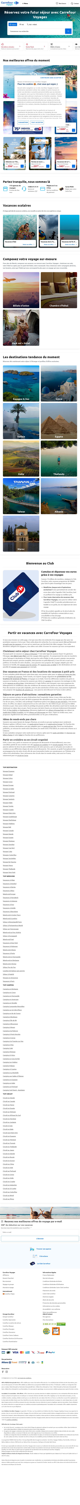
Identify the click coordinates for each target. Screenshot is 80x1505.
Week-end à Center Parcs (11, 915)
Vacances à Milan (9, 880)
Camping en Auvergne (10, 999)
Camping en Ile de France (11, 1013)
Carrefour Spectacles (9, 1320)
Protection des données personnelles (54, 1303)
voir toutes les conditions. (24, 1378)
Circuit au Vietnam (9, 1112)
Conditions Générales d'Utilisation (53, 1284)
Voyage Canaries (8, 796)
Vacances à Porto (9, 953)
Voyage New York (9, 872)
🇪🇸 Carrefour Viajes (9, 1294)
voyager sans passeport (19, 667)
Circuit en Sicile (8, 1178)
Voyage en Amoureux (10, 978)
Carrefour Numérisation (10, 1341)
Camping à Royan (9, 1027)
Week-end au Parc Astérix (12, 932)
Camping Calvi (8, 1048)
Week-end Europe (9, 894)
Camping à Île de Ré (10, 1020)
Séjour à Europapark (10, 936)
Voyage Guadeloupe (10, 816)
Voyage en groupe (8, 1284)
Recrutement (7, 1281)
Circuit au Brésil (8, 1195)
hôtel (20, 735)
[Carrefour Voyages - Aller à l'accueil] (10, 3)
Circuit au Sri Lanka (9, 1188)
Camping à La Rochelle (11, 1073)
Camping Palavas (9, 1066)
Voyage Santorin (8, 799)
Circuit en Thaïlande (10, 1147)
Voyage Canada (8, 830)
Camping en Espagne (10, 1080)
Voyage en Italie (8, 789)
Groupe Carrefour (8, 1317)
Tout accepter (37, 122)
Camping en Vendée (10, 1003)
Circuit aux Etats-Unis (10, 1133)
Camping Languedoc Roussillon (13, 1006)
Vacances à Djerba (9, 887)
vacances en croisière (40, 745)
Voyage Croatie (8, 810)
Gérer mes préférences (50, 1312)
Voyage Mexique (9, 841)
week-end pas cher (49, 726)
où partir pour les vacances (12, 644)
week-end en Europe (55, 724)
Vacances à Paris (8, 981)
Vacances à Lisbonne (10, 901)
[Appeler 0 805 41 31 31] (60, 1324)
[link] (21, 290)
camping (48, 681)
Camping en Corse (9, 992)
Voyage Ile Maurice (9, 862)
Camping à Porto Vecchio (11, 1034)
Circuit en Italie (8, 1129)
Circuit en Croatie (9, 1181)
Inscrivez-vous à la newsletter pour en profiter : (16, 1228)
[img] (20, 231)
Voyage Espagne (8, 771)
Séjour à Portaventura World (13, 925)
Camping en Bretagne (10, 989)
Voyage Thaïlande (9, 869)
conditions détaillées (11, 1419)
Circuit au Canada (9, 1101)
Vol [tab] (22, 24)
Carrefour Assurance (9, 1332)
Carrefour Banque (8, 1326)
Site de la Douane (48, 1278)
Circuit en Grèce (8, 1174)
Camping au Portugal (10, 1086)
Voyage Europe (8, 785)
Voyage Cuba (7, 851)
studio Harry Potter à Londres (13, 712)
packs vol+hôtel (58, 733)
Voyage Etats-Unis (9, 813)
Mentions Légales (48, 1297)
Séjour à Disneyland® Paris (12, 922)
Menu (26, 3)
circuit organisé (58, 745)
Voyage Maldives (9, 823)
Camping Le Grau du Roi (11, 1059)
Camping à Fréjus (9, 1055)
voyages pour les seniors (28, 665)
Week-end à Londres (10, 918)
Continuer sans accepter (50, 78)
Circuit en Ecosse (9, 1160)
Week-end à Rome (9, 950)
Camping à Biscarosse (10, 1024)
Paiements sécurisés (49, 1290)
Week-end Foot (8, 939)
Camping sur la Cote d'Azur (12, 1010)
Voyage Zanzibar (8, 844)
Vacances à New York (10, 943)
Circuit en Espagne (9, 1136)
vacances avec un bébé (48, 665)
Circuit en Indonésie (10, 1185)
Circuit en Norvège (9, 1119)
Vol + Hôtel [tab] (33, 24)
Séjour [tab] (14, 24)
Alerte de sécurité (48, 1300)
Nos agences (46, 1317)
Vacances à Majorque (10, 946)
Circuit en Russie (8, 1157)
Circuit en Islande (9, 1154)
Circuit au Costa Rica (10, 1192)
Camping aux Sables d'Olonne (13, 1076)
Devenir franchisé (8, 1278)
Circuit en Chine (8, 1164)
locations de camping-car (24, 690)
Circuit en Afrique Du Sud (12, 1115)
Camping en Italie (9, 1083)
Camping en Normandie (11, 996)
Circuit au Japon (8, 1150)
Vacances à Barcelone (10, 911)
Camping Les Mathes (10, 1062)
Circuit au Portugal (9, 1171)
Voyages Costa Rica (9, 855)
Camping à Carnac (9, 1038)
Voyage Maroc (8, 865)
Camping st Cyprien (9, 1069)
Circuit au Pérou (8, 1199)
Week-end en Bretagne (11, 960)
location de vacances (15, 676)
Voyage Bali (7, 827)
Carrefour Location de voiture (12, 1323)
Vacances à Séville (9, 908)
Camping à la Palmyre (10, 1031)
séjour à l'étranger (31, 654)
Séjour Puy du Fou (9, 967)
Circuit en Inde (8, 1167)
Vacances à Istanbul (9, 884)
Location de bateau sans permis (14, 971)
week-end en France (36, 724)
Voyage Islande (8, 834)
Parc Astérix (13, 710)
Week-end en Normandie (11, 957)
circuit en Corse (22, 755)
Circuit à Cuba (7, 1126)
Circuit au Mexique (9, 1140)
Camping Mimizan (9, 1052)
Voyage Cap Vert (9, 848)
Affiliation (6, 1275)
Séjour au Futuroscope (11, 929)
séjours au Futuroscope (37, 712)
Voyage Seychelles (9, 858)
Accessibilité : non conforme (51, 1309)
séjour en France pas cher (66, 674)
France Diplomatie (48, 1275)
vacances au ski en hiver (15, 683)
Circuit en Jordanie (9, 1122)
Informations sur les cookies (51, 1306)
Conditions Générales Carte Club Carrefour (56, 1287)
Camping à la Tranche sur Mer (13, 1041)
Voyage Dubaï (7, 775)
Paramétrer (23, 122)
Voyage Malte (7, 803)
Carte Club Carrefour (49, 1293)
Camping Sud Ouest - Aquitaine (14, 1090)
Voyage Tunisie (8, 806)
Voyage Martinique (9, 820)
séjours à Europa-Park (56, 710)
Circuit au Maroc (8, 1105)
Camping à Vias (8, 1045)
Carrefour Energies (8, 1329)
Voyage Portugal (8, 792)
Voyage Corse (7, 782)
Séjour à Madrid (8, 974)
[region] (40, 101)
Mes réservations (48, 1320)
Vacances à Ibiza (8, 890)
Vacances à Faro (8, 904)
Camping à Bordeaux (10, 1017)
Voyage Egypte (8, 837)
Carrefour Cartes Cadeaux (10, 1335)
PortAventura (24, 710)
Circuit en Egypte (9, 1108)
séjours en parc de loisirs (58, 701)
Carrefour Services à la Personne (12, 1338)
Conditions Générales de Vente (52, 1281)
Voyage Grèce (8, 778)
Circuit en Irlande (9, 1098)
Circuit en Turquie (9, 1143)
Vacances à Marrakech (10, 897)
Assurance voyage (8, 1287)
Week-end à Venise (9, 964)
